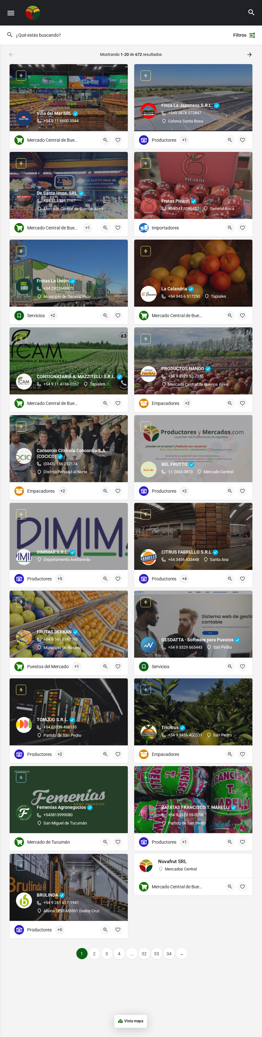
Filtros (239, 35)
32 (144, 953)
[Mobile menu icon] (10, 13)
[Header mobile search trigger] (251, 12)
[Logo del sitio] (33, 13)
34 (169, 953)
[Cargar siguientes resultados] (250, 54)
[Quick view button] (105, 140)
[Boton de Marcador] (118, 140)
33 (156, 953)
